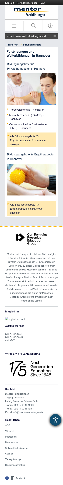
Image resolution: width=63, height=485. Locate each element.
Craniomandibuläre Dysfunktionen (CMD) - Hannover (28, 126)
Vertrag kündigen (13, 459)
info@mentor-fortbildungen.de (28, 412)
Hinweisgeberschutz (15, 464)
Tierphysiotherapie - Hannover (26, 109)
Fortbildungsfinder (27, 2)
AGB (7, 425)
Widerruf (9, 431)
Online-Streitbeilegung (16, 448)
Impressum (11, 436)
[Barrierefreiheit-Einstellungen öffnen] (55, 420)
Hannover (13, 44)
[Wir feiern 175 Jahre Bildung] (31, 368)
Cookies (9, 453)
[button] (7, 478)
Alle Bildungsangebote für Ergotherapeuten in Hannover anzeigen (26, 208)
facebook (20, 478)
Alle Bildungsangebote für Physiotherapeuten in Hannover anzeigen (28, 140)
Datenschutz (11, 442)
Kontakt (9, 2)
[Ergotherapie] (31, 184)
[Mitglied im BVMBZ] (16, 317)
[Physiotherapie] (31, 94)
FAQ (42, 2)
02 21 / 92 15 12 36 (24, 404)
